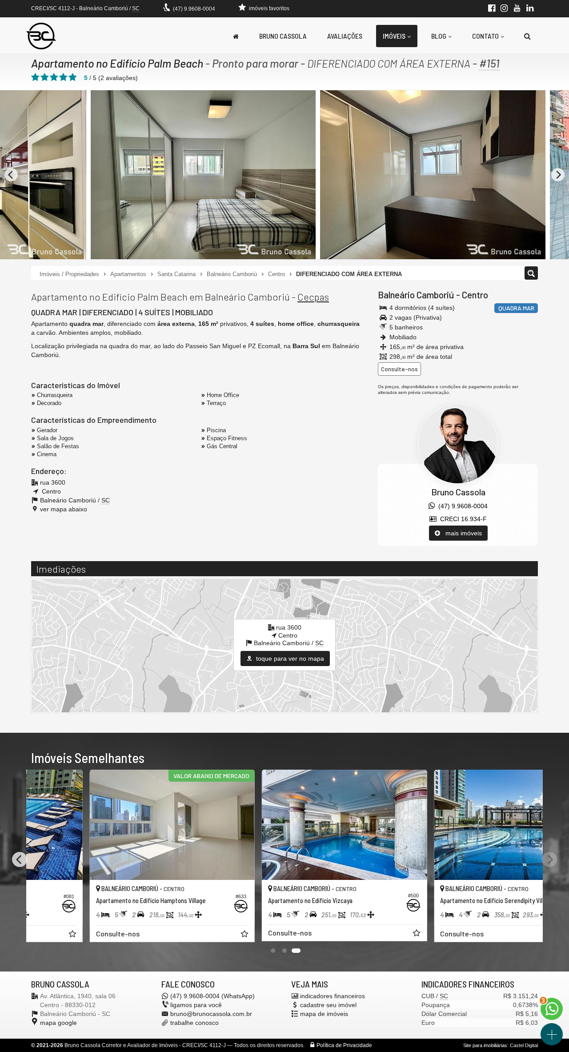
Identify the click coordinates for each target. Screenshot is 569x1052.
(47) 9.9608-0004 (194, 9)
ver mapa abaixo (63, 509)
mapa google (58, 1022)
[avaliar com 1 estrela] (35, 77)
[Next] (549, 859)
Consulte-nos (399, 369)
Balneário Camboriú (416, 294)
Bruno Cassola (283, 36)
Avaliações (344, 36)
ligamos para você (196, 1004)
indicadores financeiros (332, 996)
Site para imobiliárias (485, 1045)
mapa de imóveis (324, 1013)
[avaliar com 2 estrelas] (44, 77)
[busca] (527, 36)
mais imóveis (461, 533)
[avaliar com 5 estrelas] (72, 77)
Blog (438, 36)
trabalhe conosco (194, 1022)
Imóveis (394, 36)
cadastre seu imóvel (328, 1004)
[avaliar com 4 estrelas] (63, 77)
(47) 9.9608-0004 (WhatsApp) (212, 996)
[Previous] (11, 174)
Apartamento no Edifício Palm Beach (117, 63)
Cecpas (313, 296)
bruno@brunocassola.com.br (211, 1013)
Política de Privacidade (344, 1045)
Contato (485, 36)
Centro (475, 294)
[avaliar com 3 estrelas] (54, 77)
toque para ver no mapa (289, 658)
